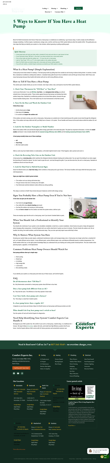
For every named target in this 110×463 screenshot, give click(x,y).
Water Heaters (73, 359)
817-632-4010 (34, 389)
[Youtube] (18, 373)
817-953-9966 (60, 389)
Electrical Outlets (88, 369)
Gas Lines (72, 371)
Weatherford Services (39, 429)
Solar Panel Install (89, 359)
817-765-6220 (21, 389)
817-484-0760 (47, 392)
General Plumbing (74, 376)
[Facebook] (14, 373)
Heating (53, 8)
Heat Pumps (58, 364)
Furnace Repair (59, 359)
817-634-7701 (39, 427)
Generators (87, 366)
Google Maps (17, 404)
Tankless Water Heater (75, 361)
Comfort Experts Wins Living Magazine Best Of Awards (81, 403)
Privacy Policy (72, 458)
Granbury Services (56, 429)
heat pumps (30, 326)
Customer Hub (59, 12)
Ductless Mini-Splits (45, 366)
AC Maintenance (44, 364)
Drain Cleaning (74, 364)
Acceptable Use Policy (87, 458)
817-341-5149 (58, 344)
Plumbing (63, 8)
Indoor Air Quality (45, 369)
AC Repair (43, 361)
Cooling (44, 8)
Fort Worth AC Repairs (22, 429)
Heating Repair (59, 361)
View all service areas (19, 449)
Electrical (47, 12)
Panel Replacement (89, 361)
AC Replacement (44, 359)
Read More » (71, 425)
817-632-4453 (56, 427)
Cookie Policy (78, 458)
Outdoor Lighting (89, 364)
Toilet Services (73, 369)
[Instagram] (22, 373)
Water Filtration (74, 373)
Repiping (72, 366)
